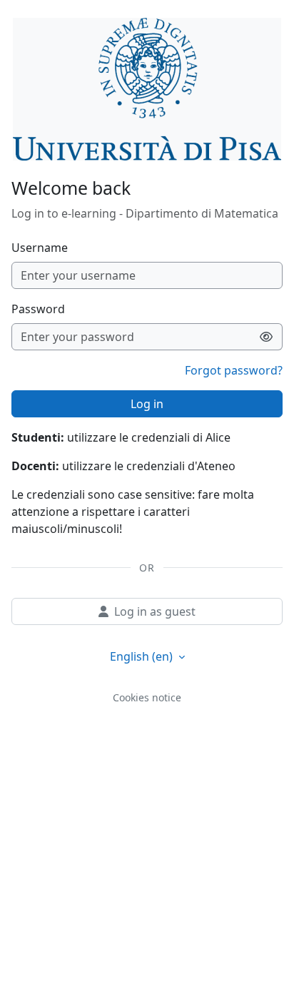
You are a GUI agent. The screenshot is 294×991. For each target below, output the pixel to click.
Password (38, 309)
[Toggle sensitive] (266, 336)
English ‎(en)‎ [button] (143, 656)
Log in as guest (155, 611)
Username (39, 247)
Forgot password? (234, 370)
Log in (147, 404)
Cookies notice (147, 697)
